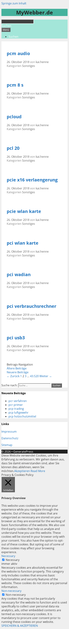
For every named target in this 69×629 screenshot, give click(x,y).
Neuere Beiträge (17, 372)
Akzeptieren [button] (22, 471)
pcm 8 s (15, 85)
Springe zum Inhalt (13, 3)
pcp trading (16, 409)
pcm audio (18, 53)
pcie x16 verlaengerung (32, 180)
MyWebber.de (34, 12)
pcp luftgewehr (18, 412)
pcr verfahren (17, 401)
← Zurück (13, 376)
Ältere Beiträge (17, 368)
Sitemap (6, 445)
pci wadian (19, 274)
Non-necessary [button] (11, 591)
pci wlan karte (22, 243)
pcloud (14, 116)
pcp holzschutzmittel (22, 416)
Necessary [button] (8, 556)
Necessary (12, 560)
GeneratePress (23, 452)
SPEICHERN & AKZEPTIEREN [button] (19, 626)
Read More (38, 471)
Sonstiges (28, 66)
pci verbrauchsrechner (31, 306)
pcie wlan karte (24, 211)
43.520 (34, 376)
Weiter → (45, 376)
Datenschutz (9, 438)
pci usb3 (16, 338)
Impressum (9, 431)
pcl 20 (13, 148)
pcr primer (15, 405)
